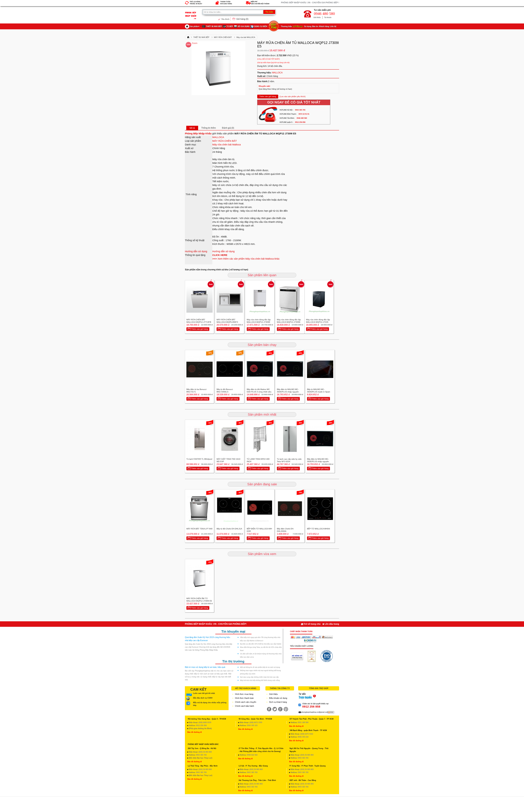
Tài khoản (327, 17)
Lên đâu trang (332, 624)
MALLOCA (277, 72)
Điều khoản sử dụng (278, 698)
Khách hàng (324, 26)
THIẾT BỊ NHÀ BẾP (214, 26)
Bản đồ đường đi (194, 732)
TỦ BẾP (230, 26)
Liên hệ (333, 26)
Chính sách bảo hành (244, 706)
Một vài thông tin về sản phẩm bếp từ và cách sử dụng (260, 667)
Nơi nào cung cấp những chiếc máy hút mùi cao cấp (259, 677)
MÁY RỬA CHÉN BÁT (223, 37)
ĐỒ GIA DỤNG (244, 26)
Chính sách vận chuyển (245, 702)
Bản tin (315, 26)
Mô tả (192, 128)
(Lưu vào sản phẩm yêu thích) (292, 96)
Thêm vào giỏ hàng (267, 96)
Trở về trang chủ (312, 624)
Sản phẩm (194, 26)
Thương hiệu (286, 26)
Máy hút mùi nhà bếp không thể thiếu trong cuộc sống (260, 680)
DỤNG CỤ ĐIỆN (260, 26)
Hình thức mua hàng (244, 694)
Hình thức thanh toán (244, 698)
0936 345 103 (252, 725)
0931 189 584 (303, 722)
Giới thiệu (317, 17)
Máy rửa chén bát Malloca (226, 144)
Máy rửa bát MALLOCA (245, 37)
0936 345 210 (303, 737)
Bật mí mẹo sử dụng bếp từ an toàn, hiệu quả (205, 667)
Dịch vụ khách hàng (278, 702)
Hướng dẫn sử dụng (196, 251)
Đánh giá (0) (228, 128)
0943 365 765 (201, 755)
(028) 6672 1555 (255, 722)
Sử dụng (307, 26)
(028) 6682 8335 (205, 722)
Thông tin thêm (208, 128)
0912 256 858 (201, 725)
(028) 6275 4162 (306, 734)
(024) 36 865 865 (205, 752)
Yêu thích (225, 19)
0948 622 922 (252, 755)
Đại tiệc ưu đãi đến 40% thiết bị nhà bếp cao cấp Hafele (260, 644)
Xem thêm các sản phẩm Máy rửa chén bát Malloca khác (246, 258)
